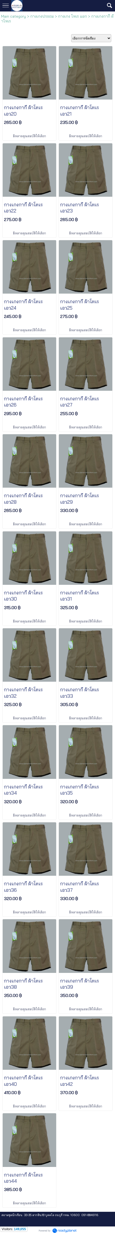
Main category (13, 16)
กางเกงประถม (42, 16)
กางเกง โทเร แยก (72, 16)
